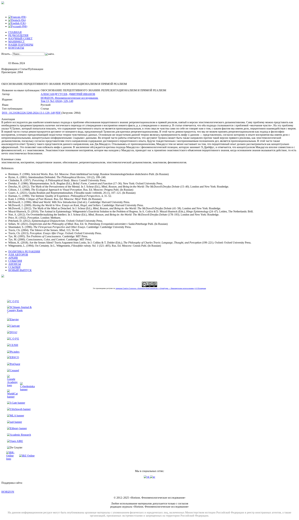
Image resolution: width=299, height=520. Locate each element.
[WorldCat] (12, 396)
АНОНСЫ (14, 264)
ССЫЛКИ (14, 267)
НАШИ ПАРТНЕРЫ (20, 44)
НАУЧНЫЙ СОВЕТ (20, 38)
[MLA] (15, 415)
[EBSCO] (13, 357)
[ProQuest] (13, 364)
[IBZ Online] (27, 455)
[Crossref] (13, 370)
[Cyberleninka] (27, 389)
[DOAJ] (12, 332)
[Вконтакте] (147, 476)
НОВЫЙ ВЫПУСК (20, 270)
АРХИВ (13, 257)
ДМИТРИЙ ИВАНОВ (82, 94)
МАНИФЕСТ (16, 41)
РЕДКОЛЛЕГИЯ (18, 35)
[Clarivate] (13, 325)
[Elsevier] (13, 319)
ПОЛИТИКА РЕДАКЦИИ (24, 251)
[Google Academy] (12, 385)
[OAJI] (14, 421)
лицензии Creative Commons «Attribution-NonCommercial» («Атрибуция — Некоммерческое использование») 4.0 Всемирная (161, 288)
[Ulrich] (19, 409)
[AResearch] (19, 434)
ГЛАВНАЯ (15, 32)
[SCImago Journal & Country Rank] (21, 310)
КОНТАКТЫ (16, 47)
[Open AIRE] (15, 441)
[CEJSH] (12, 345)
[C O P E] (13, 301)
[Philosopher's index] (13, 351)
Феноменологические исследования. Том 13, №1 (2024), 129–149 (69, 99)
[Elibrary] (17, 428)
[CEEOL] (13, 338)
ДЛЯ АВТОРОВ (18, 254)
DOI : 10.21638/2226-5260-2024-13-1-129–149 (28, 112)
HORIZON (7, 491)
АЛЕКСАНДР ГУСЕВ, (54, 94)
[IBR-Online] (12, 458)
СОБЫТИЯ (15, 260)
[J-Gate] (16, 402)
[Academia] (152, 476)
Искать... (6, 53)
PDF (58, 112)
